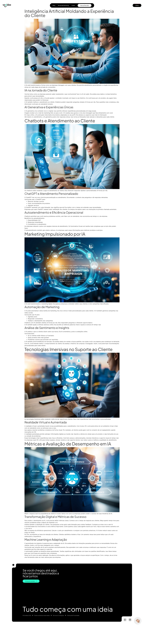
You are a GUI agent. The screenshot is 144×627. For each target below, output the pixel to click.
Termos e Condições (58, 615)
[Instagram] (130, 620)
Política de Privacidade (73, 615)
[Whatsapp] (125, 620)
